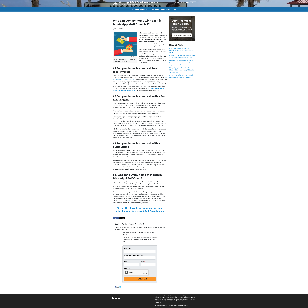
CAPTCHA (127, 268)
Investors (155, 9)
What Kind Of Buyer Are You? (134, 255)
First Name (127, 248)
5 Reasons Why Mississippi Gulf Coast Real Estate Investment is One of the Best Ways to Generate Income (182, 63)
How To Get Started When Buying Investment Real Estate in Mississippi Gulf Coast (181, 50)
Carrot (186, 305)
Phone (126, 262)
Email (143, 262)
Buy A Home (165, 9)
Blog (174, 9)
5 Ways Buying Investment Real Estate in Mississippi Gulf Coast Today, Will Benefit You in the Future (181, 70)
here (128, 201)
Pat (115, 30)
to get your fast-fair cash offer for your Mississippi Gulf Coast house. (140, 209)
